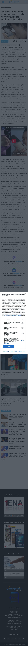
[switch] (22, 323)
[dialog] (14, 323)
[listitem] (14, 320)
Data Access (14, 351)
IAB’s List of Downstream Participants (12, 315)
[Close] (25, 294)
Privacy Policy (22, 351)
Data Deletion (6, 351)
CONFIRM (8, 346)
